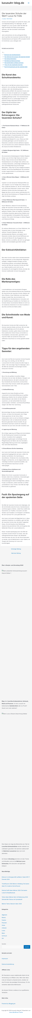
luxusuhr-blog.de (13, 2)
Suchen (4, 944)
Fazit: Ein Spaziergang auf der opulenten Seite (15, 66)
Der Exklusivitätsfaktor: (10, 58)
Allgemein (4, 915)
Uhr (3, 938)
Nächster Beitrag (16, 553)
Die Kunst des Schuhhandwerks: (12, 54)
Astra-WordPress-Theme (16, 1012)
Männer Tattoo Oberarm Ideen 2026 (12, 903)
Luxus (4, 18)
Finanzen (4, 922)
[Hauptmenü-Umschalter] (28, 3)
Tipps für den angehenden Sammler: (14, 64)
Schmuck (4, 935)
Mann (3, 933)
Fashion (4, 920)
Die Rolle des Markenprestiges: (12, 60)
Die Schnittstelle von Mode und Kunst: (14, 62)
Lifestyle (4, 928)
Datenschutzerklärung (8, 964)
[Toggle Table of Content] (3, 52)
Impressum (5, 958)
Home (3, 925)
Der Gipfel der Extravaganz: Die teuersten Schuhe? (17, 56)
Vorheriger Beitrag (16, 549)
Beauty (4, 917)
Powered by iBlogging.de (8, 1003)
